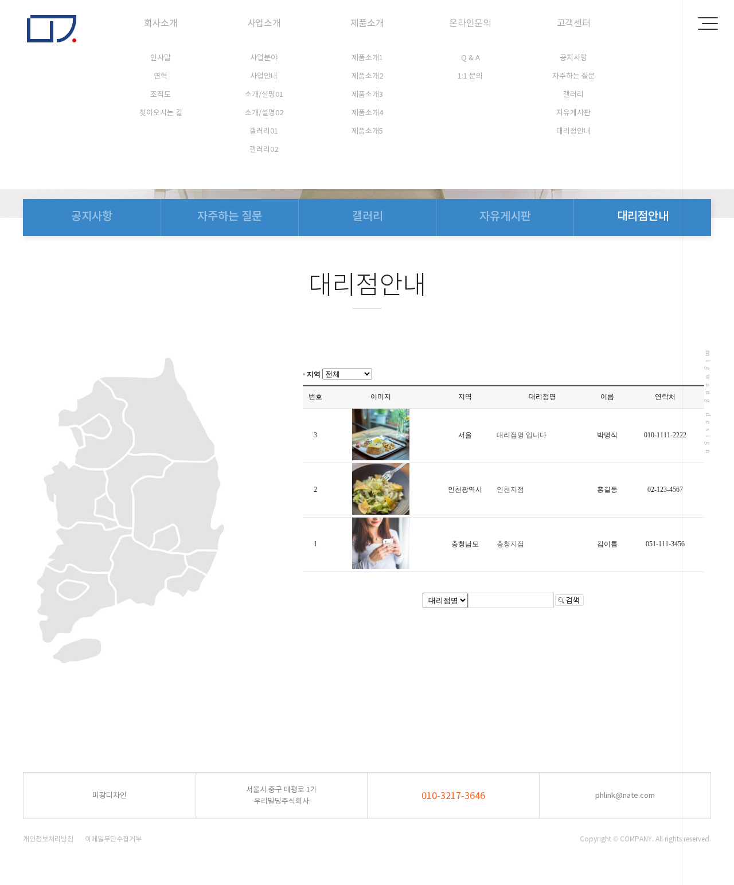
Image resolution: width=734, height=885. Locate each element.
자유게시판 (573, 113)
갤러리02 (263, 149)
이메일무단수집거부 (113, 839)
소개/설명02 (264, 113)
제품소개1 (367, 57)
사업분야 (264, 57)
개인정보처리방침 (48, 839)
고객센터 (574, 23)
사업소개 (264, 23)
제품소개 (367, 23)
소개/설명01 (264, 94)
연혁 (160, 76)
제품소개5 (367, 131)
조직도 (160, 94)
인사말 (160, 57)
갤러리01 (263, 131)
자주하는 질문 (573, 76)
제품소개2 (367, 76)
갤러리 (573, 94)
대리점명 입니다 (521, 435)
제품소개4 (367, 113)
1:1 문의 (470, 76)
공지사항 (573, 57)
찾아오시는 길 (160, 113)
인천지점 (510, 489)
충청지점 (510, 544)
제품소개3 (367, 94)
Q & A (470, 57)
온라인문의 (470, 23)
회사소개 (161, 23)
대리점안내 (573, 131)
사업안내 (264, 76)
